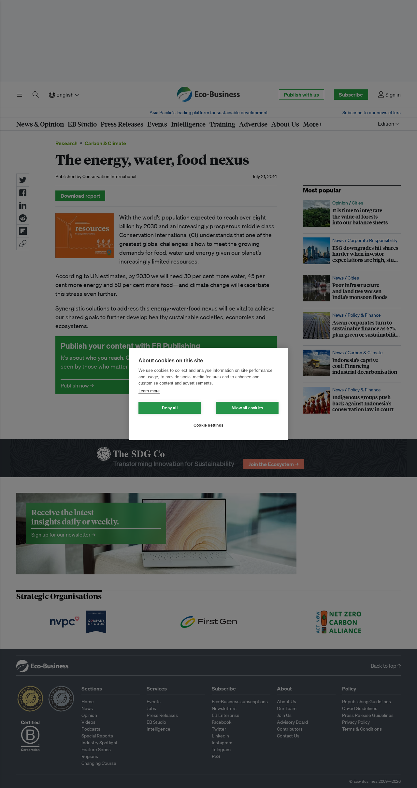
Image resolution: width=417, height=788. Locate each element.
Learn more (149, 390)
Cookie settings (208, 425)
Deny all (170, 408)
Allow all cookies (247, 408)
